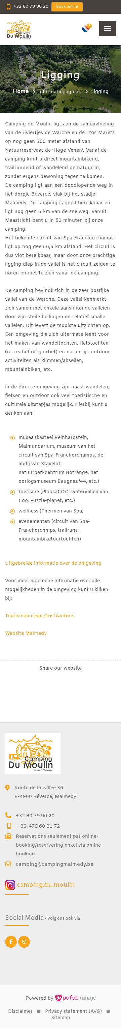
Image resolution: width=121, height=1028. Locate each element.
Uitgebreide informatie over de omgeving (53, 563)
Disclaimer (20, 1011)
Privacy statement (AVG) (73, 1011)
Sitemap (60, 1018)
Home (21, 91)
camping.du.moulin (45, 885)
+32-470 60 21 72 (38, 826)
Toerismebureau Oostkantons (39, 616)
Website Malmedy (26, 633)
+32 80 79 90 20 (30, 6)
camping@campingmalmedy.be (54, 864)
